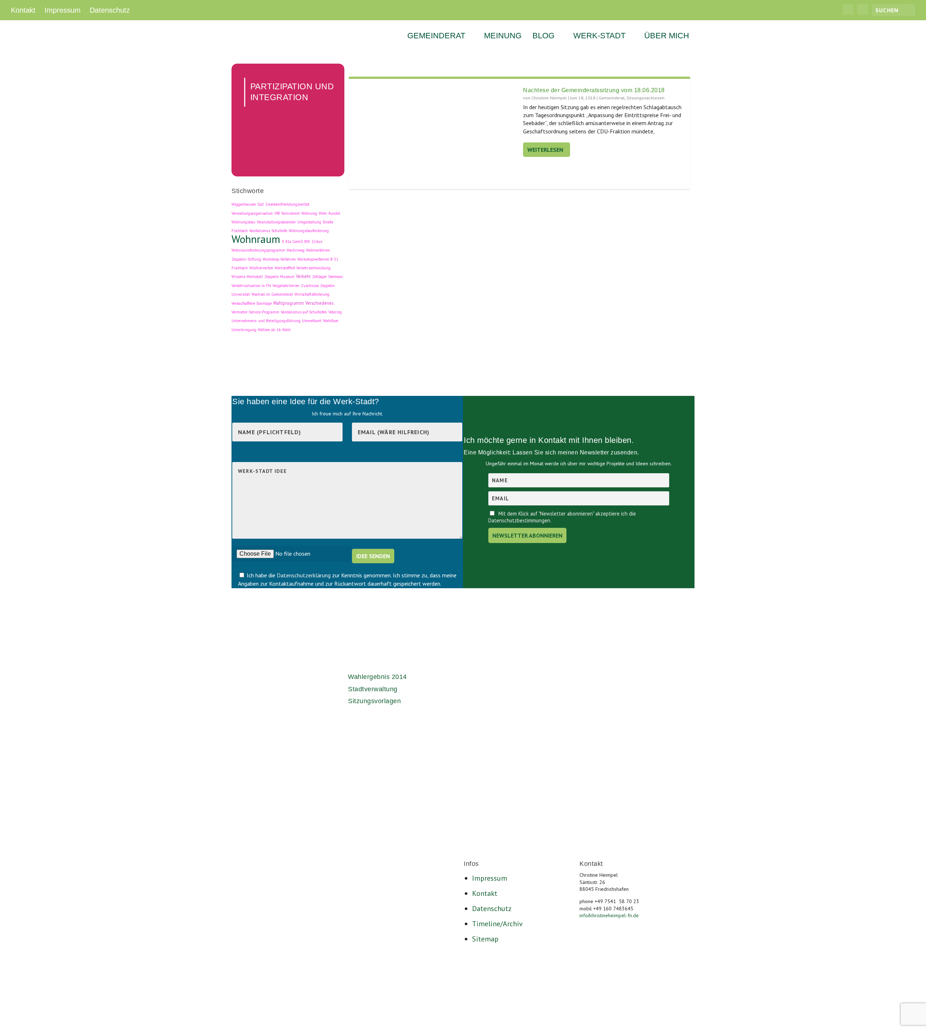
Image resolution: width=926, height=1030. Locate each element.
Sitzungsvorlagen (374, 701)
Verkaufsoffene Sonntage (252, 303)
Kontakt (23, 10)
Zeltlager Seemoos (327, 276)
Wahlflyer (331, 320)
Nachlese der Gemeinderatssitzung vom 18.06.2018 (594, 90)
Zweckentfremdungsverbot (287, 204)
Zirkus (316, 241)
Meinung (503, 36)
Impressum (62, 10)
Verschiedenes (319, 303)
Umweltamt (312, 320)
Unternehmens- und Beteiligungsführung (266, 320)
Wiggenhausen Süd (248, 204)
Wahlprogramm (288, 303)
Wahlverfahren (318, 250)
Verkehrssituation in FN (251, 285)
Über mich (666, 36)
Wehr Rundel (329, 213)
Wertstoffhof (285, 267)
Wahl (286, 329)
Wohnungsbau (243, 222)
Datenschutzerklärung (304, 575)
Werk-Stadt (599, 36)
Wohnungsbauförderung (309, 230)
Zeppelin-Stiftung (246, 259)
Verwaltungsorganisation (252, 213)
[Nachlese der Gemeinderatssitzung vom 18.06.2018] (436, 134)
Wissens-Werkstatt (247, 276)
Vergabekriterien (286, 285)
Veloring (335, 312)
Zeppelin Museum (279, 276)
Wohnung (309, 213)
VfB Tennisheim (287, 213)
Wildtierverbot (261, 267)
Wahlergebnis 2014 (377, 676)
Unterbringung (244, 329)
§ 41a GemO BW (296, 241)
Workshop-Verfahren (279, 259)
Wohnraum (256, 239)
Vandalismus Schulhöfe (268, 230)
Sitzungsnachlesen (645, 98)
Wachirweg (295, 250)
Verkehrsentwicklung (313, 267)
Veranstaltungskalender (276, 222)
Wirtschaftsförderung (312, 294)
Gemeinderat (436, 36)
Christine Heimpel (549, 98)
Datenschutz (110, 10)
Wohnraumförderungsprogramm (258, 250)
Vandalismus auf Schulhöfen (304, 312)
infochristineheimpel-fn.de (609, 915)
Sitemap (485, 939)
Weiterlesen (545, 149)
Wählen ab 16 (269, 329)
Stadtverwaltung (373, 689)
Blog (543, 36)
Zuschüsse (310, 285)
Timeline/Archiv (497, 923)
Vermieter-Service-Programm (255, 312)
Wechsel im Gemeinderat (272, 294)
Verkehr (303, 276)
